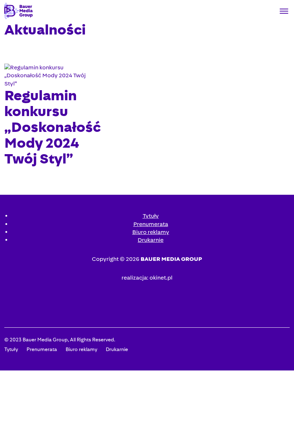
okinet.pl (161, 277)
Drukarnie (150, 239)
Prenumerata (150, 224)
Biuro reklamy (150, 232)
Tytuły (151, 215)
